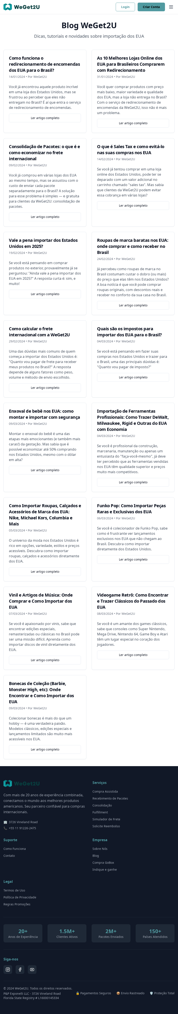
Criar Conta (151, 7)
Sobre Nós (99, 849)
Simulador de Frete (106, 819)
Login (125, 7)
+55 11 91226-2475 (22, 828)
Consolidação (102, 805)
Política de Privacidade (19, 897)
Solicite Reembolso (106, 826)
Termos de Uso (14, 890)
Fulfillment (100, 812)
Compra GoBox (103, 862)
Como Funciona (14, 849)
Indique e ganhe (104, 869)
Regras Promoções (16, 904)
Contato (9, 856)
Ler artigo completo (45, 118)
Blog (95, 856)
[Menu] (171, 6)
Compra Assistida (105, 791)
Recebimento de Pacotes (110, 798)
